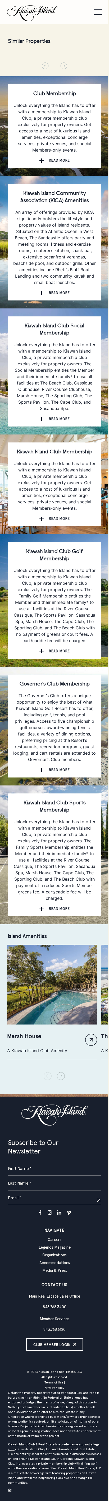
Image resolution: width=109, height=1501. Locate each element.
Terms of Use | (54, 1382)
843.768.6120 (54, 1330)
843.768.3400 (54, 1307)
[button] (61, 1076)
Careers (54, 1240)
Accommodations (54, 1263)
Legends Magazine (55, 1247)
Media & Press (54, 1271)
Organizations (54, 1255)
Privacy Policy (54, 1388)
